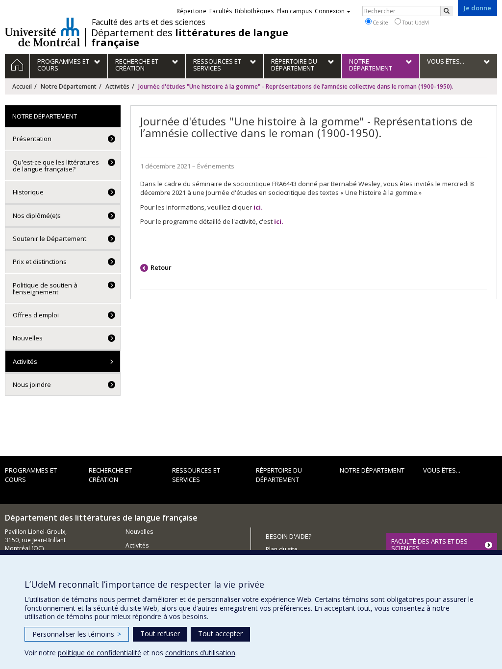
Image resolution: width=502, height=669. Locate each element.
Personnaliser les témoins (76, 634)
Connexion (330, 11)
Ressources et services (196, 475)
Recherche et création (110, 475)
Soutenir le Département (49, 238)
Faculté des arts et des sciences (148, 22)
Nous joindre (32, 384)
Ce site (380, 22)
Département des (189, 38)
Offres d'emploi (36, 315)
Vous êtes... (441, 470)
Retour (161, 267)
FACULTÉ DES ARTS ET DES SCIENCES (429, 544)
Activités (117, 86)
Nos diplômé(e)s (37, 215)
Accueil (22, 86)
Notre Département (69, 86)
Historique (28, 192)
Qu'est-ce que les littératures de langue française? (56, 165)
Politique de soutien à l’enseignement (45, 288)
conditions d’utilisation (200, 652)
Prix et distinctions (40, 261)
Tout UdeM (415, 22)
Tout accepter (220, 633)
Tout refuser (160, 633)
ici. (278, 221)
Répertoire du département (279, 475)
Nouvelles (28, 338)
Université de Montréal (42, 32)
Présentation (32, 138)
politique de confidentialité (99, 652)
